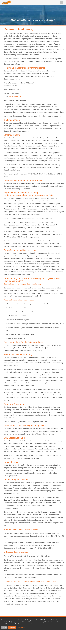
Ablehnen (4, 627)
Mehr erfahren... (21, 627)
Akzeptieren (12, 627)
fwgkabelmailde (16, 96)
